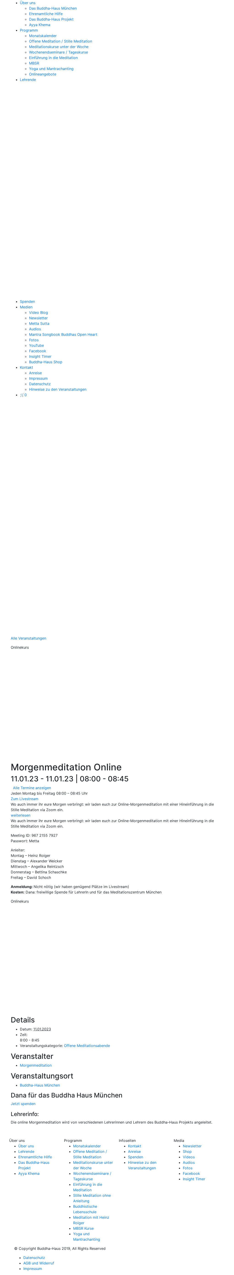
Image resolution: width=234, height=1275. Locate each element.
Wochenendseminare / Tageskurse (58, 52)
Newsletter (38, 318)
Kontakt (26, 367)
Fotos (34, 340)
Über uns (27, 2)
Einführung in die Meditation (53, 57)
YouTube (36, 345)
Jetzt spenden (23, 1103)
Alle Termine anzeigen (32, 787)
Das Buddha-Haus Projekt (51, 19)
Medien (26, 307)
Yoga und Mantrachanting (51, 68)
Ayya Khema (39, 24)
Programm (29, 30)
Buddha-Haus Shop (45, 362)
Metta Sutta (39, 323)
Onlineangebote (42, 74)
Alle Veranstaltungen (28, 638)
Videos (189, 1157)
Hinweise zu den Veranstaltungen (57, 389)
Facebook (37, 351)
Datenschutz (40, 384)
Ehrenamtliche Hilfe (46, 13)
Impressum (38, 378)
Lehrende (28, 79)
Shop (187, 1151)
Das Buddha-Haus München (53, 8)
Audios (35, 329)
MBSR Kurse (83, 1228)
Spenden (27, 301)
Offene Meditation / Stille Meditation (60, 41)
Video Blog (38, 312)
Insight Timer (40, 356)
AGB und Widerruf (38, 1263)
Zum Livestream (24, 798)
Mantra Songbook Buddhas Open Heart (63, 334)
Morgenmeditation (36, 1065)
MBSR (34, 63)
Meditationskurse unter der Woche (58, 46)
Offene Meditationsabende (87, 1045)
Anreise (35, 373)
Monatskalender (43, 35)
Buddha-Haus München (40, 1085)
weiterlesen (20, 815)
